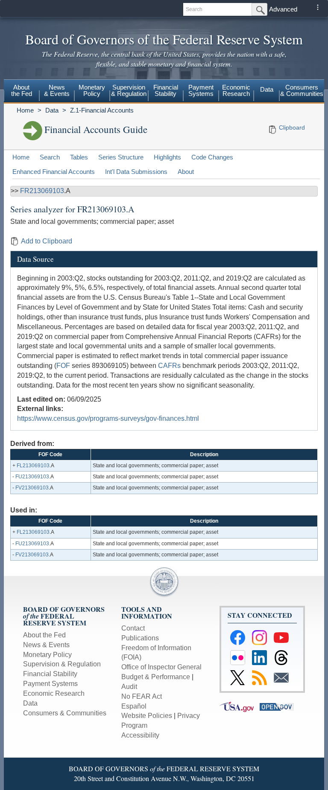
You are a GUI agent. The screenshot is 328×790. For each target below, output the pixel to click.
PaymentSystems (201, 90)
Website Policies (146, 715)
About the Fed (44, 635)
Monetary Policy (47, 654)
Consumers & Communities (301, 90)
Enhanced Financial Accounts (53, 171)
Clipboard (292, 127)
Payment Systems (50, 683)
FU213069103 (32, 477)
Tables (79, 157)
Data (266, 89)
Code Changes (212, 157)
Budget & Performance (155, 676)
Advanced (283, 9)
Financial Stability (50, 673)
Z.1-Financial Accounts (102, 110)
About (186, 171)
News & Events (46, 644)
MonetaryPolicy (92, 90)
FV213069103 (32, 488)
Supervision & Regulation (62, 664)
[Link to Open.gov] (279, 706)
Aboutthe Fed (21, 90)
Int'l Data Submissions (136, 171)
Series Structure (121, 157)
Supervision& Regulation (128, 90)
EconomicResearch (236, 90)
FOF (63, 365)
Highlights (167, 157)
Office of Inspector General (161, 667)
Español (133, 706)
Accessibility (140, 735)
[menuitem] (21, 92)
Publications (140, 638)
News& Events (57, 90)
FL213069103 (33, 466)
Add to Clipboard (46, 241)
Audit (129, 686)
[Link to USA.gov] (240, 706)
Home (25, 110)
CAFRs (169, 365)
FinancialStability (165, 90)
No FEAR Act (141, 696)
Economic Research (54, 693)
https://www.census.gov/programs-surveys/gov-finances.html (108, 418)
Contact (133, 628)
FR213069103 (42, 190)
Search (50, 157)
